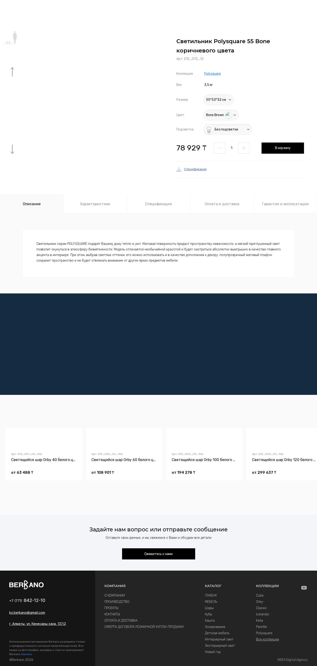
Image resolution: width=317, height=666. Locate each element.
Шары (209, 608)
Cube (260, 596)
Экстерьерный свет (220, 646)
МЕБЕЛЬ (211, 602)
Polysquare (212, 74)
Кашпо (210, 621)
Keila (259, 621)
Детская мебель (217, 633)
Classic (261, 608)
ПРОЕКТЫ (111, 608)
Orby (259, 602)
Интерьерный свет (219, 639)
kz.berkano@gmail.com (27, 612)
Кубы (208, 614)
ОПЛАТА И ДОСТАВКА (120, 621)
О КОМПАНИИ (114, 596)
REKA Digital (293, 660)
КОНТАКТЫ (112, 614)
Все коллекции (267, 639)
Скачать (26, 654)
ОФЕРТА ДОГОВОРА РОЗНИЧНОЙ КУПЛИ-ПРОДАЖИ (144, 627)
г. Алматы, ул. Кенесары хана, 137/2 (37, 624)
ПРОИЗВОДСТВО (116, 602)
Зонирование (215, 627)
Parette (261, 627)
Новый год (212, 652)
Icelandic (262, 614)
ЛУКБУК (211, 596)
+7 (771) (27, 601)
